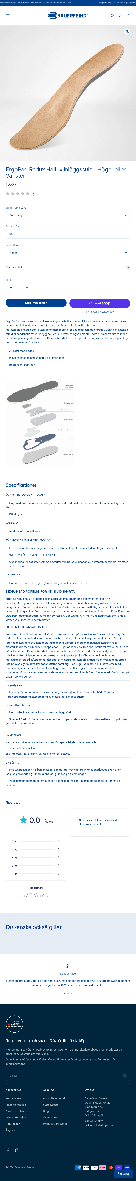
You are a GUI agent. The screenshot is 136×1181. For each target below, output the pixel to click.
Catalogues (50, 1117)
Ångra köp (12, 1130)
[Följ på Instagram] (17, 1150)
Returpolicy (13, 1124)
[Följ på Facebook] (8, 1150)
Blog (46, 1111)
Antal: (9, 279)
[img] (18, 194)
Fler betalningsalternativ (100, 311)
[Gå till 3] (71, 993)
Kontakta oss (14, 1098)
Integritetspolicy (16, 1117)
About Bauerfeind (54, 1098)
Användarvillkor (15, 1111)
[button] (36, 841)
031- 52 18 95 (59, 985)
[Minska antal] (11, 287)
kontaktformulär (93, 985)
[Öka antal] (27, 287)
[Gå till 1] (64, 993)
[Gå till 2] (68, 993)
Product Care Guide (55, 1124)
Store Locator (51, 1105)
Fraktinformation (16, 1105)
